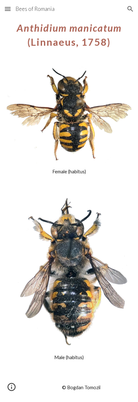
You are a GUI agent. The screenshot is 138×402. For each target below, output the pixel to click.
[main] (69, 34)
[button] (7, 9)
